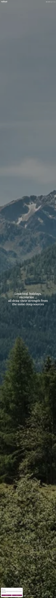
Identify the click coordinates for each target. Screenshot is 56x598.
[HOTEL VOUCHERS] (48, 1)
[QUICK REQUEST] (51, 1)
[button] (3, 589)
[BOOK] (49, 1)
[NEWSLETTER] (46, 1)
